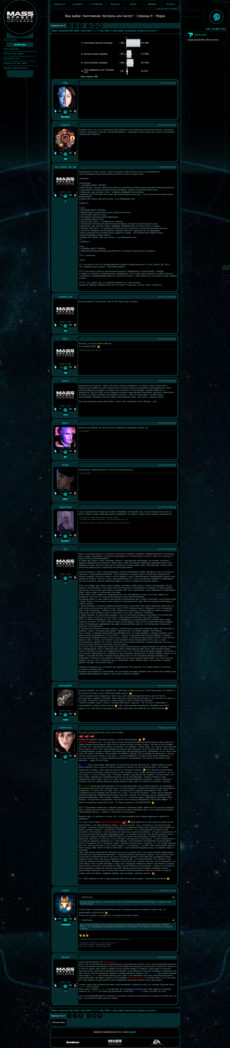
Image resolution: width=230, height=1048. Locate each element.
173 (175, 957)
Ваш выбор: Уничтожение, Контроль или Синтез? (135, 31)
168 (175, 507)
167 (175, 465)
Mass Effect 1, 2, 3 (89, 31)
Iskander (132, 1032)
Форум (54, 31)
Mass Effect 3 (105, 31)
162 (175, 167)
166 (175, 423)
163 (175, 297)
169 (175, 549)
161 (175, 125)
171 (175, 728)
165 (175, 381)
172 (175, 891)
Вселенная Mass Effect (69, 31)
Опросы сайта (200, 35)
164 (175, 339)
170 (175, 686)
